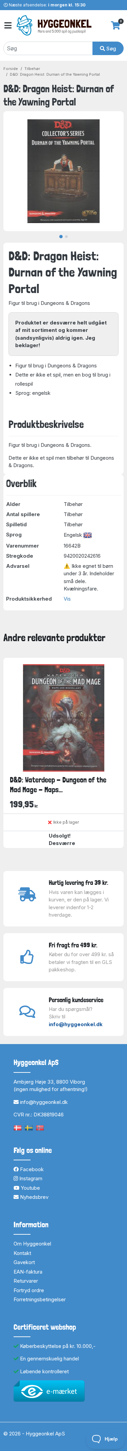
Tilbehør (32, 68)
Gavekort (24, 1262)
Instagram (30, 1178)
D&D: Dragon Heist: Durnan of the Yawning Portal (55, 74)
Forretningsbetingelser (40, 1299)
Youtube (29, 1188)
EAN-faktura (28, 1271)
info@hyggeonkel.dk (76, 1024)
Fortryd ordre (29, 1290)
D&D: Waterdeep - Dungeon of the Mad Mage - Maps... (58, 784)
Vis (67, 599)
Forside (10, 68)
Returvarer (26, 1281)
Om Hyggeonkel (32, 1243)
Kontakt (22, 1253)
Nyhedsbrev (33, 1197)
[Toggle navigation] (7, 25)
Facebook (31, 1169)
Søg (110, 48)
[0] (115, 25)
